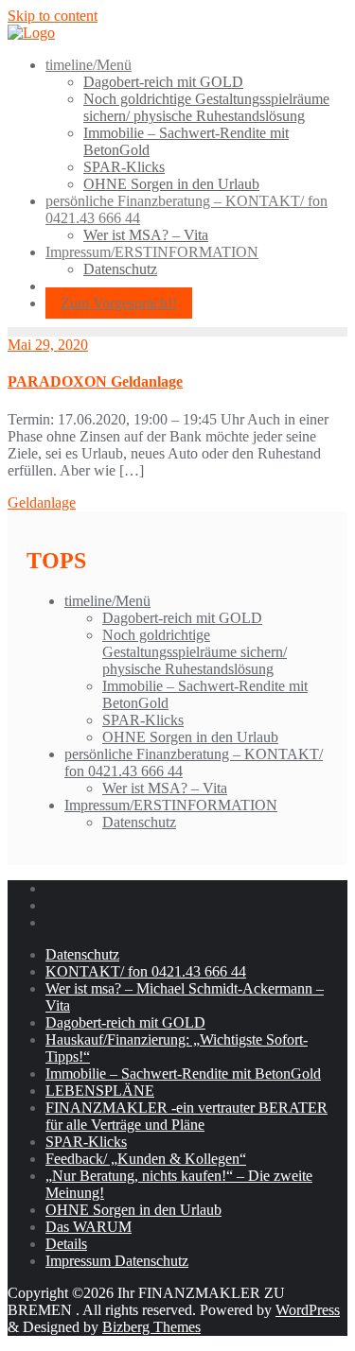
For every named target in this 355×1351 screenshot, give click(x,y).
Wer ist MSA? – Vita (164, 788)
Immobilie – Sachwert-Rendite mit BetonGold (183, 1073)
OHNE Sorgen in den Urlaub (190, 737)
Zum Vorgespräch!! (119, 303)
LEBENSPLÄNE (99, 1091)
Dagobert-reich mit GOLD (182, 618)
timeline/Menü (107, 601)
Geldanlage (42, 502)
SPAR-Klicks (143, 720)
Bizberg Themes (151, 1327)
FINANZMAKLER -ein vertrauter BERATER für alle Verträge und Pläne (186, 1116)
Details (66, 1244)
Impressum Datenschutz (116, 1261)
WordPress (307, 1310)
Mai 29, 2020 (48, 345)
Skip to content (53, 16)
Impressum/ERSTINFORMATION (170, 805)
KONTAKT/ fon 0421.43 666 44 (145, 971)
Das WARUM (88, 1227)
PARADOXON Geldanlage (95, 381)
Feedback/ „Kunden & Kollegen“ (145, 1159)
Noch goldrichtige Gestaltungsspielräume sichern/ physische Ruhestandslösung (194, 652)
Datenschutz (139, 822)
